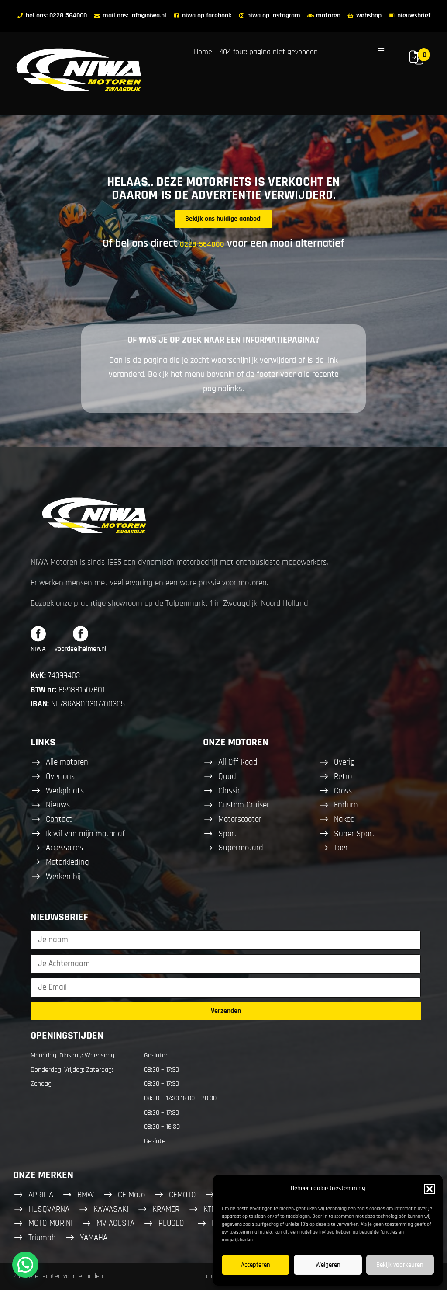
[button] (429, 1189)
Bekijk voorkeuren (399, 1265)
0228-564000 (202, 244)
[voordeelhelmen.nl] (80, 633)
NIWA (38, 649)
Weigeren (328, 1265)
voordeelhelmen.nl (81, 649)
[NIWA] (38, 633)
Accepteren (255, 1265)
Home (203, 52)
